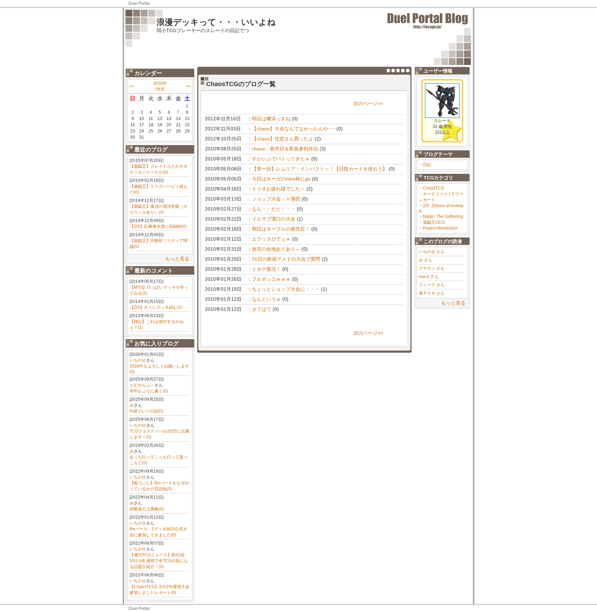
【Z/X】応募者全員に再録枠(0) (158, 226)
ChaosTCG (433, 188)
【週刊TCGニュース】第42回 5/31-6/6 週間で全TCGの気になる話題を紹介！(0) (159, 561)
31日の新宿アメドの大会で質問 (286, 259)
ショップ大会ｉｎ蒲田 (276, 199)
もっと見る (177, 258)
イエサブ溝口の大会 (273, 219)
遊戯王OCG (434, 222)
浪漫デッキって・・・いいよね (216, 22)
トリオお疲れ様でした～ (278, 189)
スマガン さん (432, 268)
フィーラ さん (432, 284)
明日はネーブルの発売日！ (281, 229)
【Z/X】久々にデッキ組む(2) (156, 307)
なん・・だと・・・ (273, 209)
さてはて (261, 309)
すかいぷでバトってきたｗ (281, 158)
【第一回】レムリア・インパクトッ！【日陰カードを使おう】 (319, 168)
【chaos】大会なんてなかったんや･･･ (293, 128)
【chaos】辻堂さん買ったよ (282, 138)
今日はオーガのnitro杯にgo (281, 179)
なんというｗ (266, 299)
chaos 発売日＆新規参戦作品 (285, 148)
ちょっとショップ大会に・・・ (286, 289)
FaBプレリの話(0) (146, 411)
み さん (425, 260)
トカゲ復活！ (266, 269)
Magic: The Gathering (443, 216)
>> (188, 86)
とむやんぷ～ (142, 385)
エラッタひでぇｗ (271, 239)
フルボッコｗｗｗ (271, 279)
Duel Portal (139, 3)
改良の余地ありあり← (276, 249)
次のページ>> (368, 103)
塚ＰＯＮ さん (432, 293)
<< (131, 86)
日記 (427, 164)
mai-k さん (428, 276)
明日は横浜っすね (271, 118)
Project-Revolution (440, 228)
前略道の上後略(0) (147, 509)
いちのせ (138, 360)
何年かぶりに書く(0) (149, 391)
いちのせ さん (432, 251)
